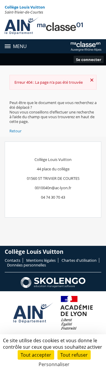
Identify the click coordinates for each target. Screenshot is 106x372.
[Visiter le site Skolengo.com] (53, 286)
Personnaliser (54, 364)
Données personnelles (26, 265)
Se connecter (88, 59)
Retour (15, 131)
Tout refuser (74, 355)
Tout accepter (36, 355)
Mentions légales (41, 260)
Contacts (12, 260)
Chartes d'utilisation (79, 260)
